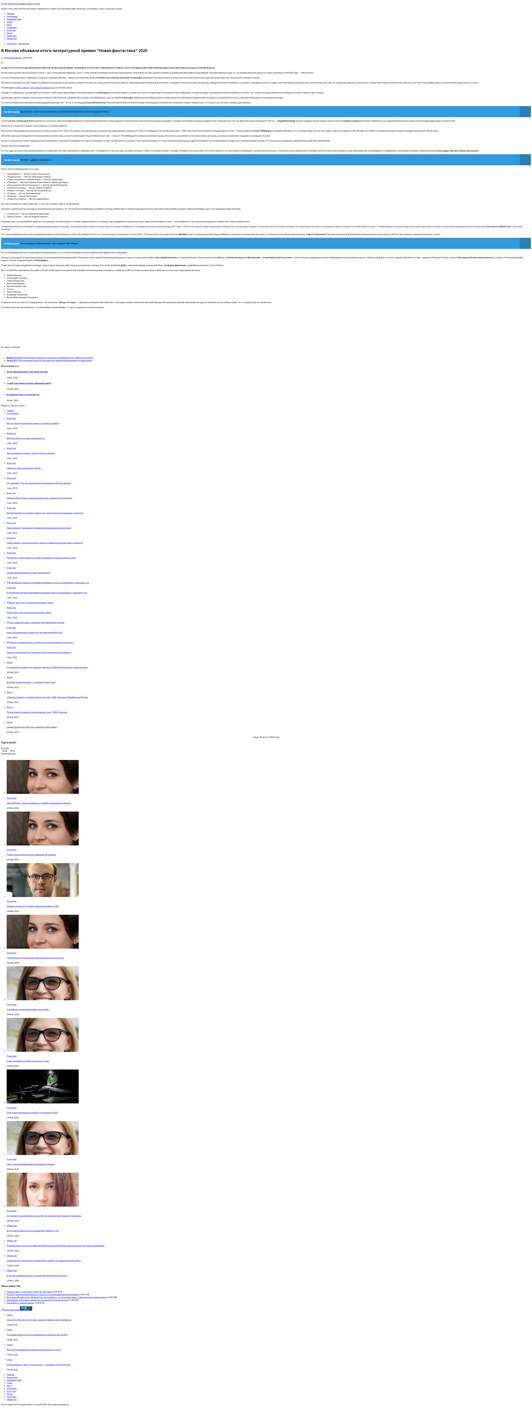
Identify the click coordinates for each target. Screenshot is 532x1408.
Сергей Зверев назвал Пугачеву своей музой (28, 572)
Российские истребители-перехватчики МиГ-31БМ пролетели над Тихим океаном (47, 667)
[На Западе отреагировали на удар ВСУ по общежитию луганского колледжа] (43, 1205)
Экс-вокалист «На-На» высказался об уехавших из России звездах (39, 483)
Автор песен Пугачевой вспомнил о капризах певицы (33, 423)
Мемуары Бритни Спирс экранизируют (26, 438)
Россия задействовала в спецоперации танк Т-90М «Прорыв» (37, 712)
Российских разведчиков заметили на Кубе (28, 1009)
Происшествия (14, 19)
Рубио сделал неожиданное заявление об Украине (31, 854)
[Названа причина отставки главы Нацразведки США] (43, 896)
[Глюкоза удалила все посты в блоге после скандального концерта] (40, 642)
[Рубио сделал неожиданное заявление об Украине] (43, 844)
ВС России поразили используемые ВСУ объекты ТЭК (33, 1230)
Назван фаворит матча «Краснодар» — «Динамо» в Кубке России (39, 1364)
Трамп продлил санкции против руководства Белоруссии (35, 957)
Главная (10, 13)
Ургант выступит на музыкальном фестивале (29, 612)
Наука (9, 33)
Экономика (12, 16)
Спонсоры (12, 27)
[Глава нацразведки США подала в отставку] (43, 1051)
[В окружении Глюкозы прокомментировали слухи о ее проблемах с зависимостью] (48, 582)
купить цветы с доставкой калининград (35, 87)
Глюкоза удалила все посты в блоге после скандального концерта (39, 652)
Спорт (10, 21)
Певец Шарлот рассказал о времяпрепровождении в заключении (39, 527)
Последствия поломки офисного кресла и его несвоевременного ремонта (43, 1294)
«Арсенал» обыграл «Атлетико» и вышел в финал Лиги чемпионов (39, 1319)
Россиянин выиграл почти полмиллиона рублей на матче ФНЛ (37, 1334)
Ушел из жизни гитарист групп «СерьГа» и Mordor (31, 453)
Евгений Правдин (12, 57)
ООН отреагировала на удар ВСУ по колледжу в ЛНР (32, 1112)
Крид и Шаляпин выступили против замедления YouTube (34, 632)
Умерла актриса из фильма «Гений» (24, 468)
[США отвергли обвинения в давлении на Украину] (43, 1154)
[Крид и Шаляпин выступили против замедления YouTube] (35, 622)
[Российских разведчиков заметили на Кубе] (43, 999)
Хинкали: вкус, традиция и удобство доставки (29, 1291)
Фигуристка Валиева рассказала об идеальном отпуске (34, 1349)
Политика (11, 35)
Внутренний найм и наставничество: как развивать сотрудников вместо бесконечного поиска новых (57, 1297)
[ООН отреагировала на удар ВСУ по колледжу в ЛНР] (43, 1102)
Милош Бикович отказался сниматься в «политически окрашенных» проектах (45, 513)
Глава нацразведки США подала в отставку (28, 1061)
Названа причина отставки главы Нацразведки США (33, 906)
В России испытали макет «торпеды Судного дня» (31, 682)
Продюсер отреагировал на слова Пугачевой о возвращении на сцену (41, 557)
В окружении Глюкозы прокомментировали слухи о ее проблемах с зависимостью (47, 592)
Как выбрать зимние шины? (20, 1302)
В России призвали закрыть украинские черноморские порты (37, 1275)
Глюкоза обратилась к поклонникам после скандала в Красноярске (39, 498)
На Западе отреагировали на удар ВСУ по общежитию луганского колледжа (44, 1215)
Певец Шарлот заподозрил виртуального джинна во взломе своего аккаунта (45, 542)
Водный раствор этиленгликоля (23, 394)
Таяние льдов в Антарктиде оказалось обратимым (32, 727)
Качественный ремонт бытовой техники (27, 371)
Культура (11, 30)
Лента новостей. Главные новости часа (20, 3)
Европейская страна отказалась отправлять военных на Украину (39, 803)
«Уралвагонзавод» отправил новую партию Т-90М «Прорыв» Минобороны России (47, 697)
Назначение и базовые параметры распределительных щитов (37, 1300)
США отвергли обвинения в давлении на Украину (31, 1164)
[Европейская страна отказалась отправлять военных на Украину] (43, 793)
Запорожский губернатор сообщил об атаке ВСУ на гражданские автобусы (44, 1260)
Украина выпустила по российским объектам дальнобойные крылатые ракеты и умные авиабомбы (55, 1245)
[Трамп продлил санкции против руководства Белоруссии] (43, 947)
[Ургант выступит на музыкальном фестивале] (30, 602)
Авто (9, 24)
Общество (12, 38)
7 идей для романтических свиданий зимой (29, 383)
